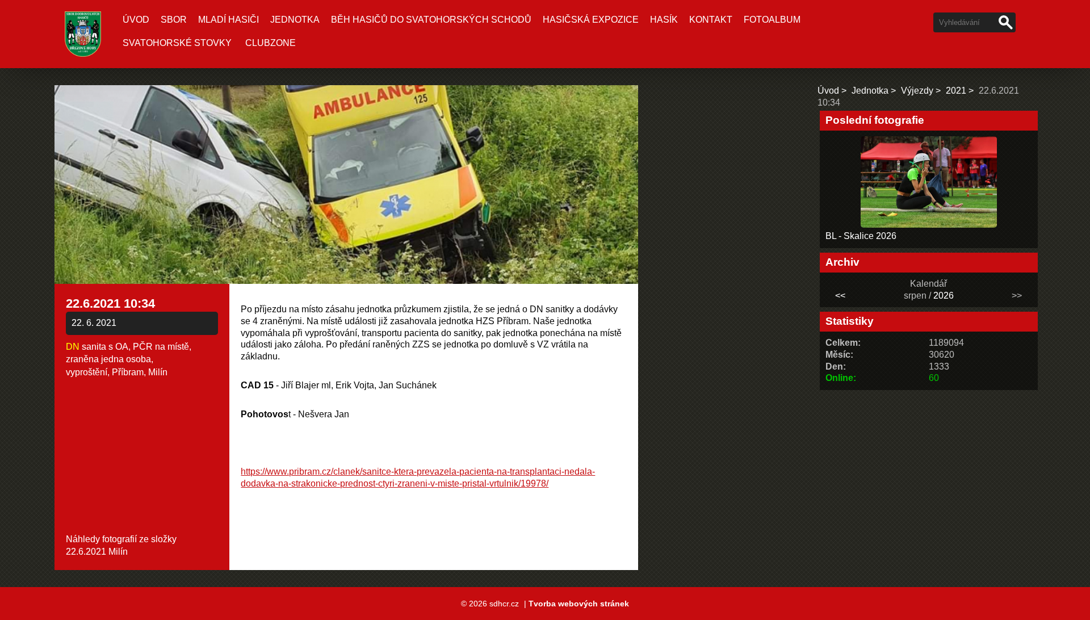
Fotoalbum (772, 19)
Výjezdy (917, 90)
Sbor (174, 19)
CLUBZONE (270, 43)
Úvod (136, 19)
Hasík (664, 19)
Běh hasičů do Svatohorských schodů (431, 19)
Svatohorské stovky (177, 43)
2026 (943, 295)
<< (840, 295)
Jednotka (295, 19)
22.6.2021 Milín (97, 551)
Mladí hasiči (228, 19)
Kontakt (710, 19)
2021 (956, 90)
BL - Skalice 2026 (860, 236)
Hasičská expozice (591, 19)
